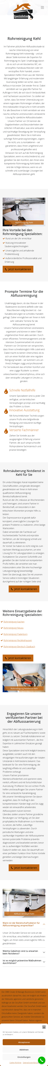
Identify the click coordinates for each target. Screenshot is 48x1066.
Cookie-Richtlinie (15, 1062)
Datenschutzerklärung (31, 1062)
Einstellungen (24, 1057)
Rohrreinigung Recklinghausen (17, 640)
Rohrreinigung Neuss (13, 627)
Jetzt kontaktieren (19, 269)
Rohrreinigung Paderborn (15, 634)
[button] (44, 1027)
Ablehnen (24, 1049)
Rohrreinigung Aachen (13, 621)
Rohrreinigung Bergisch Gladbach (19, 646)
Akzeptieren (24, 1042)
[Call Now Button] (41, 1060)
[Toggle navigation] (42, 6)
